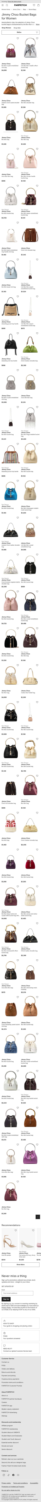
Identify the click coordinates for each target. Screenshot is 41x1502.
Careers (4, 1402)
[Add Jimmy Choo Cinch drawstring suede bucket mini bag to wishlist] (18, 997)
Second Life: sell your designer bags (14, 1462)
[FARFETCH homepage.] (20, 5)
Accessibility (34, 1483)
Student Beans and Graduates (12, 1435)
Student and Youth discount (11, 1439)
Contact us (5, 1362)
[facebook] (13, 1475)
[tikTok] (8, 1475)
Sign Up (6, 1299)
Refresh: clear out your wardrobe (12, 1459)
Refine (19, 32)
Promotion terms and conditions (12, 1382)
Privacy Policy (6, 1307)
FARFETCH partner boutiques (12, 1399)
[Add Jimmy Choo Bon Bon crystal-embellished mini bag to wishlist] (18, 38)
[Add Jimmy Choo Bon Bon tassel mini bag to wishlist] (18, 259)
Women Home (6, 9)
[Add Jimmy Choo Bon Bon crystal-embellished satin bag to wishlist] (18, 1108)
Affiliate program (7, 1425)
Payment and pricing (9, 1375)
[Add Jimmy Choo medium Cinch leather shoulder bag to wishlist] (18, 518)
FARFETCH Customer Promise (12, 1385)
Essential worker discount (10, 1442)
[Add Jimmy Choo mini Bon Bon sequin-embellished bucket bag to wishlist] (37, 259)
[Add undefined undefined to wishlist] (16, 1230)
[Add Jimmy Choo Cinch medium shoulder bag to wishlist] (37, 333)
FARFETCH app (7, 1405)
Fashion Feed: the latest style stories (14, 1466)
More (37, 24)
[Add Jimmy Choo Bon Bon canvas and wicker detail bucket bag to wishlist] (37, 886)
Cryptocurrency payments (10, 1379)
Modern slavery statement (10, 1409)
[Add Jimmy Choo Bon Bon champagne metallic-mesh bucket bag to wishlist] (37, 481)
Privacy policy (6, 1483)
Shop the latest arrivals (14, 1)
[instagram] (4, 1475)
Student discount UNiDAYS (11, 1432)
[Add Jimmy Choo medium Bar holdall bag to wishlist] (37, 665)
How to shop (8, 1323)
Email (3, 1289)
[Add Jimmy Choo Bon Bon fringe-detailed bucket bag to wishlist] (37, 407)
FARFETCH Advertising (9, 1412)
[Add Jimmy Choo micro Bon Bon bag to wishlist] (18, 149)
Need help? (7, 1348)
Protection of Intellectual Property (13, 1486)
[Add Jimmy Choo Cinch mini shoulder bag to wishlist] (37, 223)
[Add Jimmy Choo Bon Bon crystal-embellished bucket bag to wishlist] (37, 591)
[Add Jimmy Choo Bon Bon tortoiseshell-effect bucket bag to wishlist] (18, 923)
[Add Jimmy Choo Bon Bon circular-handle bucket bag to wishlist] (37, 149)
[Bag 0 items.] (38, 5)
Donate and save (7, 1446)
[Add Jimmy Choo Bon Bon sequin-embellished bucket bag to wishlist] (37, 186)
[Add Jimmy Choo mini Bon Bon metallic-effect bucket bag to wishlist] (37, 38)
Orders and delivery (8, 1369)
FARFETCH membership (10, 1429)
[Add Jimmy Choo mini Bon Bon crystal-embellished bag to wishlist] (37, 518)
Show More (20, 1264)
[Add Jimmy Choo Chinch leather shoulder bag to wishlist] (37, 923)
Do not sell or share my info (11, 1490)
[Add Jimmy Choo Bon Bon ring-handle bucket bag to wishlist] (37, 1071)
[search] (7, 5)
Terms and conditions (20, 1483)
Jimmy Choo (16, 9)
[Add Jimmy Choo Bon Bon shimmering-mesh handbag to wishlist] (37, 960)
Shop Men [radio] (17, 28)
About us (5, 1395)
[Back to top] (38, 1217)
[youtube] (18, 1475)
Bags (24, 9)
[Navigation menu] (2, 5)
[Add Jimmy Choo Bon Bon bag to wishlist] (18, 112)
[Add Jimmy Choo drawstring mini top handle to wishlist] (18, 333)
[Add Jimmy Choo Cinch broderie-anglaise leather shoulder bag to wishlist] (18, 554)
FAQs (5, 1336)
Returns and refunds (8, 1372)
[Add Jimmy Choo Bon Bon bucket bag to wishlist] (18, 186)
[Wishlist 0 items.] (34, 5)
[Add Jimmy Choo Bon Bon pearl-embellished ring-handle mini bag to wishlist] (18, 223)
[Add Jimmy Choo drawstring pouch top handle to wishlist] (18, 296)
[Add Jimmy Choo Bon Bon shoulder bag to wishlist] (37, 75)
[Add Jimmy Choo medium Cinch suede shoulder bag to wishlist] (18, 75)
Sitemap (4, 1416)
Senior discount (7, 1449)
